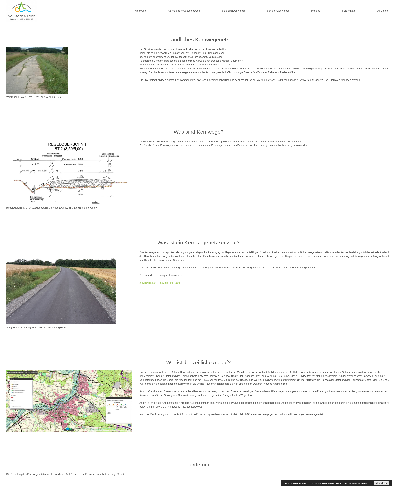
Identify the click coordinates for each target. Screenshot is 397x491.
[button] (147, 11)
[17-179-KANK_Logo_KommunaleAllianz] (21, 11)
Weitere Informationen (361, 483)
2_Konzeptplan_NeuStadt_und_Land (160, 283)
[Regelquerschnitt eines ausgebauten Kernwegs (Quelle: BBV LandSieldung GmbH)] (69, 172)
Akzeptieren (381, 483)
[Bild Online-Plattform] (69, 401)
